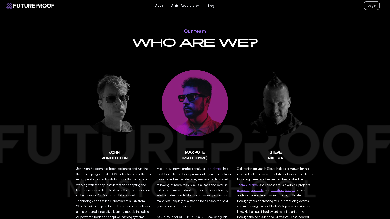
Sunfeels (257, 190)
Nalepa (290, 190)
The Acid (277, 190)
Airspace (243, 190)
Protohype (214, 168)
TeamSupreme (247, 185)
